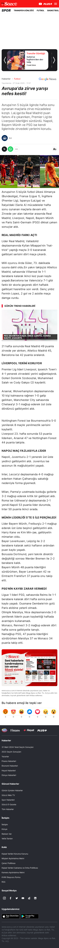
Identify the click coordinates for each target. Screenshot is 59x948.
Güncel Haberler (10, 783)
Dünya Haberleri (9, 775)
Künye (4, 829)
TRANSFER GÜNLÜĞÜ (24, 10)
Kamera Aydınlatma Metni (13, 872)
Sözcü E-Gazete (9, 804)
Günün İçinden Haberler (12, 790)
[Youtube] (23, 898)
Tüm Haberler (8, 809)
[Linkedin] (35, 898)
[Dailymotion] (29, 898)
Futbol (17, 78)
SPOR (6, 10)
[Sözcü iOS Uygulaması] (11, 916)
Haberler (6, 78)
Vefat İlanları (7, 838)
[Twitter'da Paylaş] (4, 149)
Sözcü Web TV (8, 795)
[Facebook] (10, 898)
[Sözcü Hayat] (28, 730)
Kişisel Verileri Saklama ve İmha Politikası (20, 868)
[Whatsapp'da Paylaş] (10, 149)
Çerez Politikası (8, 863)
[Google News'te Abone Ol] (47, 79)
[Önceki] (5, 60)
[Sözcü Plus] (42, 730)
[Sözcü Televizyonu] (4, 730)
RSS (3, 882)
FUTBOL (40, 10)
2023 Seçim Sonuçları (11, 752)
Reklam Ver (7, 834)
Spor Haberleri (8, 800)
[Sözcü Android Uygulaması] (29, 916)
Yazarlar (5, 756)
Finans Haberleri (9, 761)
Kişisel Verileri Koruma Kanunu (15, 854)
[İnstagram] (4, 898)
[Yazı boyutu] (54, 149)
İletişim (5, 824)
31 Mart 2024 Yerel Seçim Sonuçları (17, 747)
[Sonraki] (54, 60)
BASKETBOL (53, 10)
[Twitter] (16, 898)
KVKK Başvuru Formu (11, 877)
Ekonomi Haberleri (10, 766)
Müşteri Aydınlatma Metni (13, 858)
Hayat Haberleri (9, 770)
